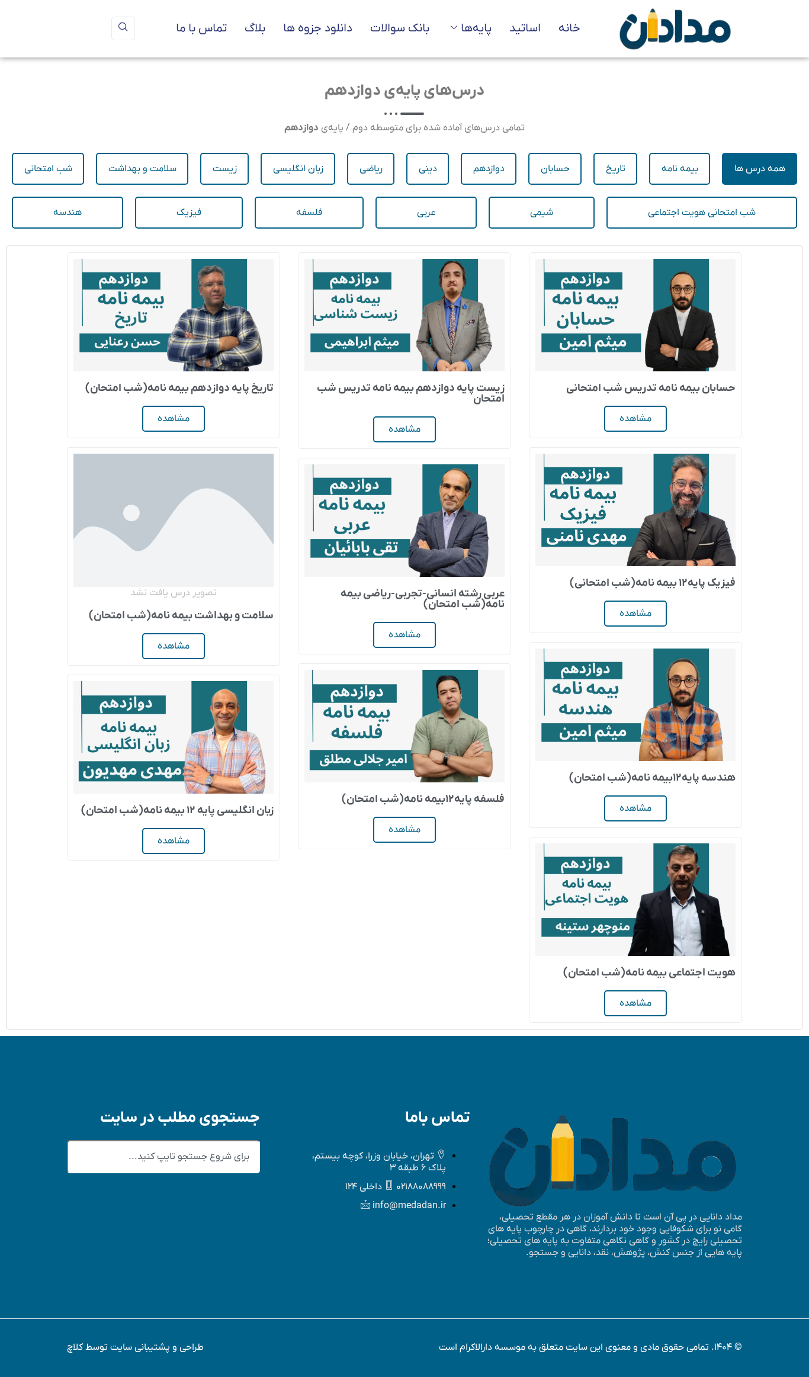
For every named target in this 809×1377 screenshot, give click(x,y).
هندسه (67, 213)
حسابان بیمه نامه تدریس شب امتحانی (651, 388)
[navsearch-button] (123, 28)
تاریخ (615, 169)
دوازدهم (489, 169)
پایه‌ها (476, 28)
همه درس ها (759, 169)
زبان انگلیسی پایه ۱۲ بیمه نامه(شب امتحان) (177, 810)
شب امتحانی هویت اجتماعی (702, 213)
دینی (428, 169)
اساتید (525, 28)
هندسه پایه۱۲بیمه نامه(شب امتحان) (652, 778)
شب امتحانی (48, 169)
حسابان (555, 169)
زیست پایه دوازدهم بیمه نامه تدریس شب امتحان (411, 393)
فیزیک (188, 213)
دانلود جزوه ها (317, 28)
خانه (569, 28)
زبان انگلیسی (298, 169)
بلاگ (255, 28)
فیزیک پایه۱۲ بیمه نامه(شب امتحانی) (653, 583)
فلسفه (309, 213)
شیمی (541, 213)
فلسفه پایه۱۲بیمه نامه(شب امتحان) (423, 799)
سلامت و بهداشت (142, 169)
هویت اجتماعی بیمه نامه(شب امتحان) (649, 973)
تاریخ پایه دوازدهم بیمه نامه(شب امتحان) (179, 388)
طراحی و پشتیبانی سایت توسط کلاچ (135, 1347)
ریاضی (371, 169)
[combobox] (163, 1156)
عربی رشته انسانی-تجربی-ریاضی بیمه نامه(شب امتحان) (423, 599)
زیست (225, 169)
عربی (426, 213)
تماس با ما (201, 28)
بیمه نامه (680, 169)
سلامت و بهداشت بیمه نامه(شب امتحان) (181, 615)
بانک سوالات (399, 28)
